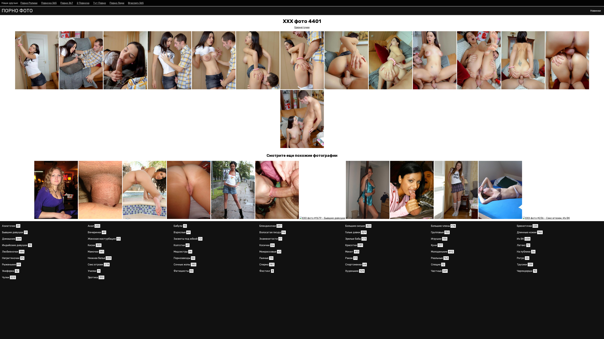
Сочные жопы (185, 264)
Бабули (180, 225)
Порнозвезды (184, 258)
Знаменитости (270, 238)
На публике (526, 251)
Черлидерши (526, 270)
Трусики (524, 264)
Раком (351, 258)
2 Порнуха (83, 3)
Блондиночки (270, 225)
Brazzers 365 (136, 3)
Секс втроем (98, 264)
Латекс (523, 245)
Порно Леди (117, 3)
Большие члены (443, 225)
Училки (94, 270)
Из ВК (523, 238)
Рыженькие (11, 264)
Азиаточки (11, 225)
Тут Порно (99, 3)
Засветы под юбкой (188, 238)
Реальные (439, 258)
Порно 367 (66, 3)
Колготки (181, 245)
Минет (352, 251)
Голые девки (355, 232)
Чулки (8, 277)
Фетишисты (183, 270)
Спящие (438, 264)
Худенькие (354, 270)
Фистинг (266, 270)
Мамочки (95, 251)
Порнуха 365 (49, 3)
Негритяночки (13, 258)
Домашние (11, 238)
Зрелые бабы (355, 238)
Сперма (266, 264)
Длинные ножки (529, 232)
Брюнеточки (302, 27)
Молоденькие (442, 251)
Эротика (96, 277)
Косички (266, 245)
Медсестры (183, 251)
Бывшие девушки (14, 232)
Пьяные (266, 258)
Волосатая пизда (272, 232)
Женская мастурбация (104, 238)
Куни (436, 245)
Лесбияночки (13, 251)
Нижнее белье (99, 258)
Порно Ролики (28, 3)
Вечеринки (97, 232)
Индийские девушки (16, 245)
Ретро (523, 258)
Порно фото (17, 10)
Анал (94, 225)
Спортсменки (355, 264)
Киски (94, 245)
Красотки (353, 245)
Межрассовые (270, 251)
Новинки (595, 10)
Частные (439, 270)
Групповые (440, 232)
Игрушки (439, 238)
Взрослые (182, 232)
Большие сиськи (358, 225)
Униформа (10, 270)
